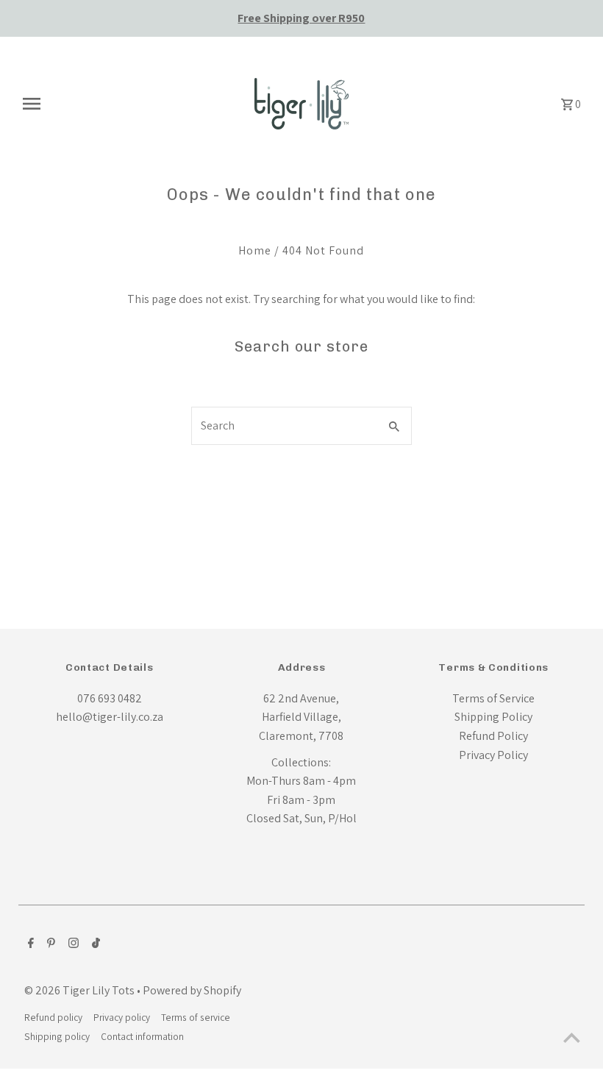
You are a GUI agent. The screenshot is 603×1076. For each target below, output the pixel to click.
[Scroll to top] (571, 1037)
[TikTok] (94, 944)
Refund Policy (493, 736)
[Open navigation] (127, 103)
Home (254, 250)
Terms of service (195, 1017)
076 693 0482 (109, 698)
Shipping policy (57, 1036)
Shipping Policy (493, 716)
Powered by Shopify (192, 990)
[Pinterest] (49, 944)
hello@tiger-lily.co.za (109, 716)
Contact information (142, 1036)
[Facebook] (29, 944)
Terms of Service (493, 698)
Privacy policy (121, 1017)
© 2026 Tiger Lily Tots (80, 990)
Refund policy (53, 1017)
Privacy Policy (493, 755)
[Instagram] (72, 944)
